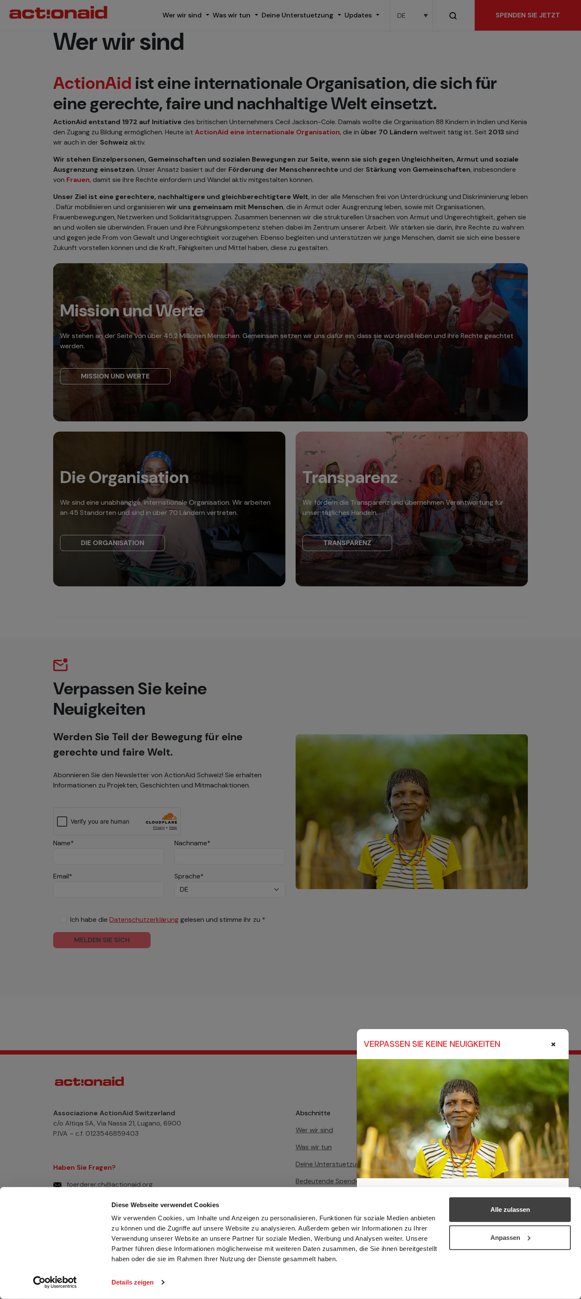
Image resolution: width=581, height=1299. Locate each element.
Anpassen (505, 1237)
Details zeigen (132, 1282)
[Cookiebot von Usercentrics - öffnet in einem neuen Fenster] (55, 1282)
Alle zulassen (510, 1209)
